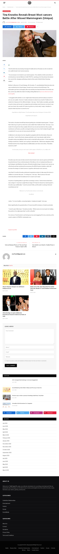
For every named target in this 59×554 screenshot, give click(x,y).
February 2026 (6, 438)
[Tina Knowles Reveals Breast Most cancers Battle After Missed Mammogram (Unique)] (29, 43)
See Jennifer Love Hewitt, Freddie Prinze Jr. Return (43, 246)
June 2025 (5, 461)
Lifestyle (53, 548)
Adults (6, 548)
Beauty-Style (13, 548)
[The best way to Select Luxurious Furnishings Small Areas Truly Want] (7, 397)
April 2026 (5, 432)
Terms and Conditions (8, 535)
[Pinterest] (4, 76)
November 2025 (7, 446)
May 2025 (5, 464)
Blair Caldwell (31, 153)
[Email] (4, 80)
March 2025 (6, 470)
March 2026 (6, 435)
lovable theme (35, 550)
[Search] (55, 2)
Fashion (5, 506)
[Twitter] (4, 68)
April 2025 (5, 467)
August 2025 (6, 455)
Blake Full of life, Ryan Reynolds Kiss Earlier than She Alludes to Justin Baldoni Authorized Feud (43, 288)
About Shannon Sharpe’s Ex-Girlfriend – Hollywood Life (14, 287)
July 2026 (5, 423)
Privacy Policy (6, 532)
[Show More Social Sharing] (37, 26)
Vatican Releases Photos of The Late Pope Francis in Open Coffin (16, 246)
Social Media (6, 512)
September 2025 (7, 452)
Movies (24, 550)
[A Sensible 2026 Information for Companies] (7, 405)
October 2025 (6, 449)
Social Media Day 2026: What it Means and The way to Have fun (27, 388)
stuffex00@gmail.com (13, 22)
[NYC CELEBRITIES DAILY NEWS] (29, 2)
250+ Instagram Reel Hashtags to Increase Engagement (25, 380)
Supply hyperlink (12, 229)
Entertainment (6, 11)
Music (28, 550)
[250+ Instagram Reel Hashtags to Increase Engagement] (7, 381)
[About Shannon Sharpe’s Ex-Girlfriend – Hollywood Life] (16, 277)
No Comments (32, 22)
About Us (5, 523)
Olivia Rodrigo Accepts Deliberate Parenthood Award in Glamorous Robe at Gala (14, 314)
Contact (5, 526)
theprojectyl (29, 544)
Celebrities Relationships (9, 500)
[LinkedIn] (4, 72)
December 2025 (7, 443)
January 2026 (6, 440)
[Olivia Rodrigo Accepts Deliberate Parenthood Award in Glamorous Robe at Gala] (16, 303)
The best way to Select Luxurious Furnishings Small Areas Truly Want (28, 395)
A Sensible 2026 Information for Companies (22, 403)
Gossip (4, 509)
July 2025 (5, 458)
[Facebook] (4, 64)
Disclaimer (5, 529)
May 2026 (5, 429)
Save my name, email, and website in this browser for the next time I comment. (26, 360)
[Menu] (4, 2)
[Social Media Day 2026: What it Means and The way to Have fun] (7, 389)
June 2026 (5, 426)
